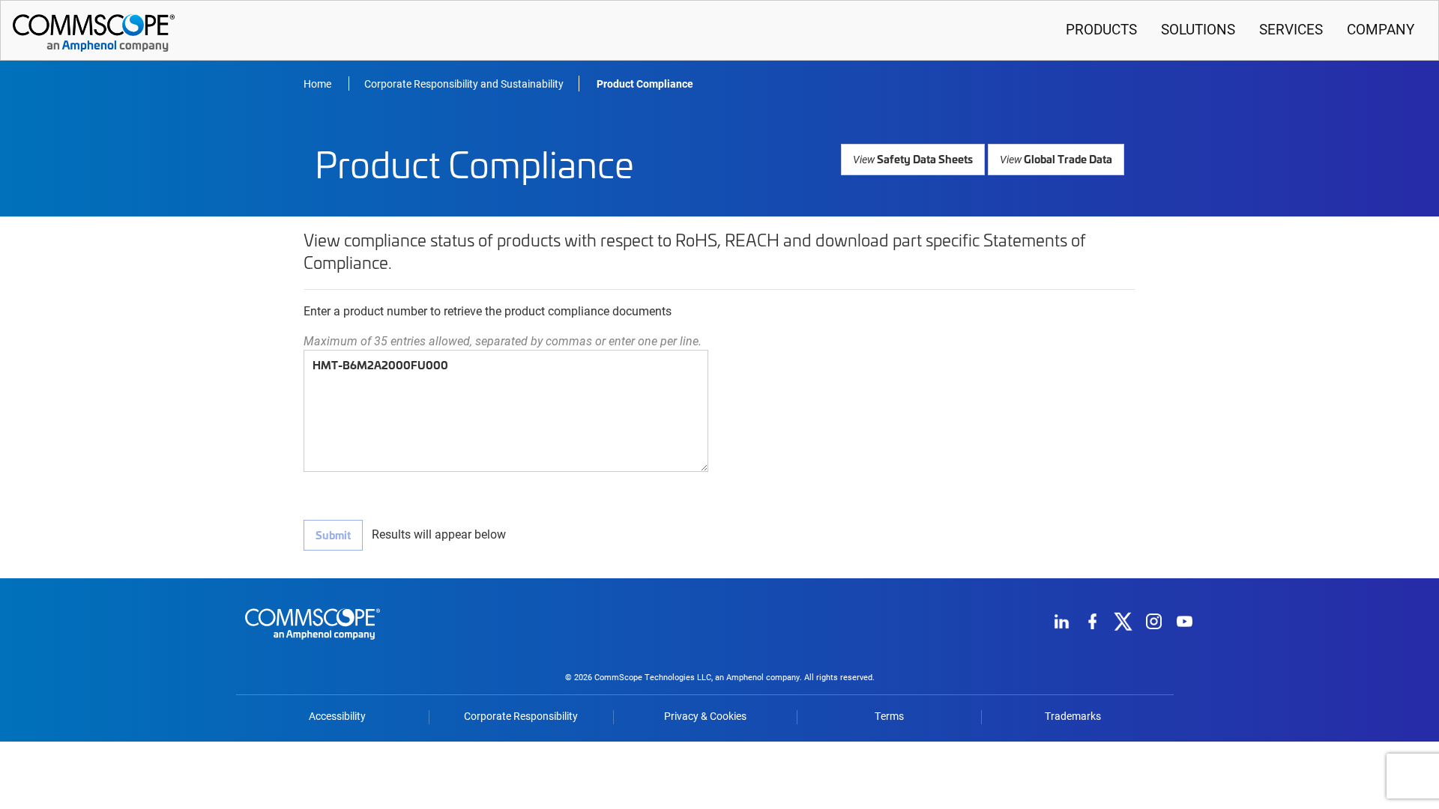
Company (1380, 28)
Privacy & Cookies (705, 716)
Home (319, 83)
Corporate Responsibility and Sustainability (464, 83)
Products (1101, 28)
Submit (333, 534)
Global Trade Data (1056, 158)
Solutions (1198, 28)
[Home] (312, 641)
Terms (889, 716)
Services (1291, 28)
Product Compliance (645, 83)
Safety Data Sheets (913, 158)
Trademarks (1073, 716)
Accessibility (337, 716)
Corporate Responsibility (521, 716)
